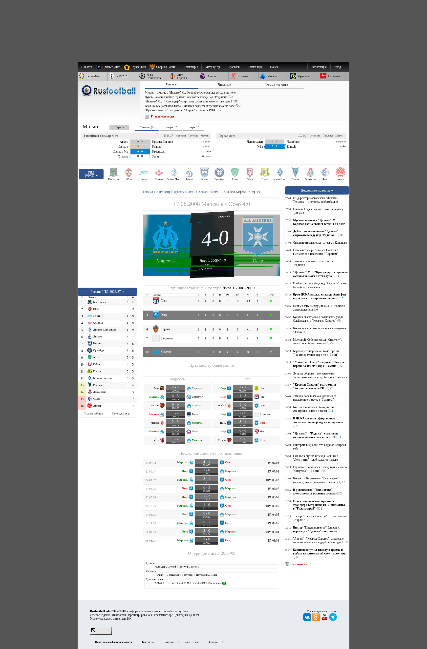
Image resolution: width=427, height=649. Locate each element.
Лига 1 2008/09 (221, 553)
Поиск (274, 67)
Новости (181, 135)
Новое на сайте (191, 642)
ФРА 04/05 (272, 514)
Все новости (299, 564)
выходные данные (187, 615)
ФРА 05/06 (272, 497)
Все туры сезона (189, 566)
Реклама (213, 642)
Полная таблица (93, 413)
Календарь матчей (165, 566)
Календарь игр (120, 413)
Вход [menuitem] (337, 67)
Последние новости (316, 190)
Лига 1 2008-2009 (213, 260)
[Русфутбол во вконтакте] (307, 620)
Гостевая (187, 574)
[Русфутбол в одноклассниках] (316, 620)
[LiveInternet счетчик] (101, 633)
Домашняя (173, 574)
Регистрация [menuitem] (319, 67)
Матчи (205, 135)
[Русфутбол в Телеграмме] (333, 620)
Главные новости (162, 116)
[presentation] (114, 126)
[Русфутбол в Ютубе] (324, 620)
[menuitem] (164, 67)
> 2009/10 (198, 582)
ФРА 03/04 (272, 532)
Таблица (193, 135)
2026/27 (168, 135)
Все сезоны (216, 582)
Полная (158, 574)
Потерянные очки (206, 574)
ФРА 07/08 (272, 463)
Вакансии (168, 642)
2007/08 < (160, 582)
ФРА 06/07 (272, 480)
